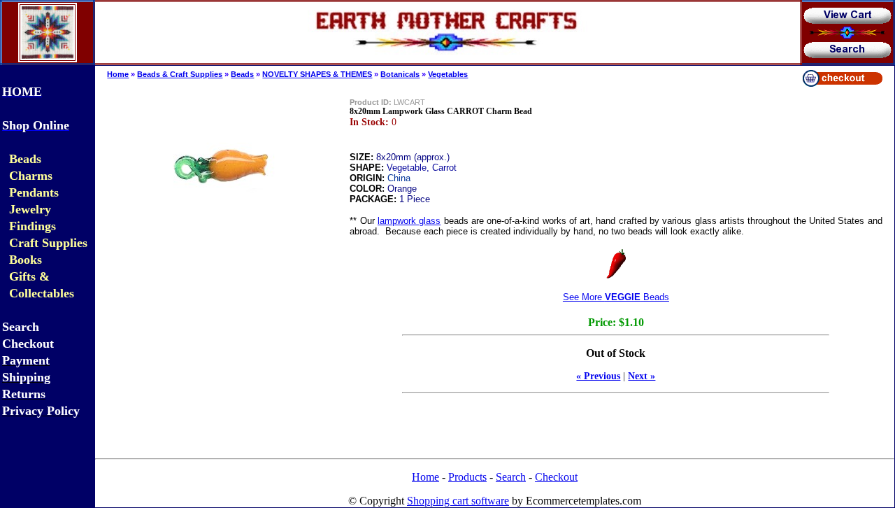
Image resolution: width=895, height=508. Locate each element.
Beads (242, 74)
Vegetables (448, 74)
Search (511, 477)
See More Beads (616, 297)
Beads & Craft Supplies (179, 74)
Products (467, 477)
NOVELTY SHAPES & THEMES (317, 74)
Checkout (556, 477)
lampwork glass (409, 221)
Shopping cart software (458, 501)
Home (118, 74)
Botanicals (400, 74)
